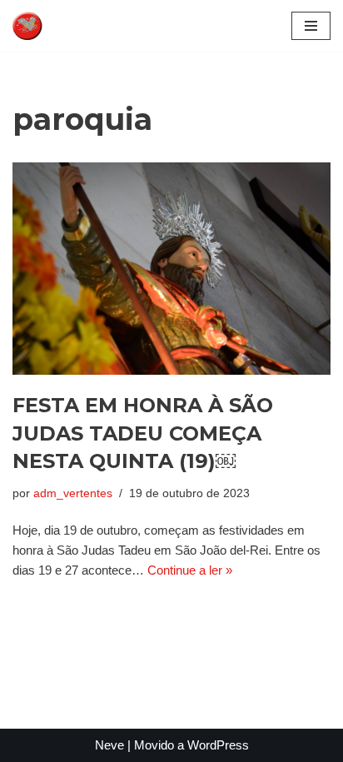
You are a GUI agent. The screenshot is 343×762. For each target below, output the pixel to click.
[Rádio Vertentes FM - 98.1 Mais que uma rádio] (62, 26)
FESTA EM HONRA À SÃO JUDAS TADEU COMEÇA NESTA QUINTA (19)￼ (142, 433)
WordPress (218, 745)
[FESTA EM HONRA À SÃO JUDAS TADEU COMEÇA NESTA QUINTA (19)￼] (171, 268)
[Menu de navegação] (311, 26)
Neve (109, 745)
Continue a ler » (189, 570)
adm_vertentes (72, 493)
